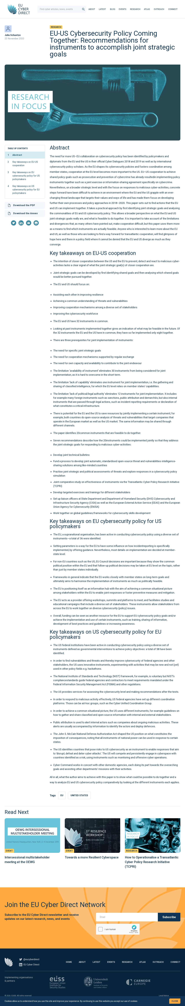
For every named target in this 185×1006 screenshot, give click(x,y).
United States (79, 795)
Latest (102, 9)
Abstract (15, 155)
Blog (112, 9)
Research (135, 9)
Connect (172, 9)
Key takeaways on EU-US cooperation (23, 164)
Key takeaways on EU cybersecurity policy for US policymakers (24, 176)
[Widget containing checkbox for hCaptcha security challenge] (118, 929)
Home (69, 962)
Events (122, 9)
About (91, 9)
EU (61, 795)
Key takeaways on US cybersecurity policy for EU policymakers (24, 189)
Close (175, 1001)
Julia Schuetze (13, 35)
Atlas (147, 9)
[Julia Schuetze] (8, 28)
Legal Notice (164, 996)
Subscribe (169, 917)
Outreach (159, 9)
